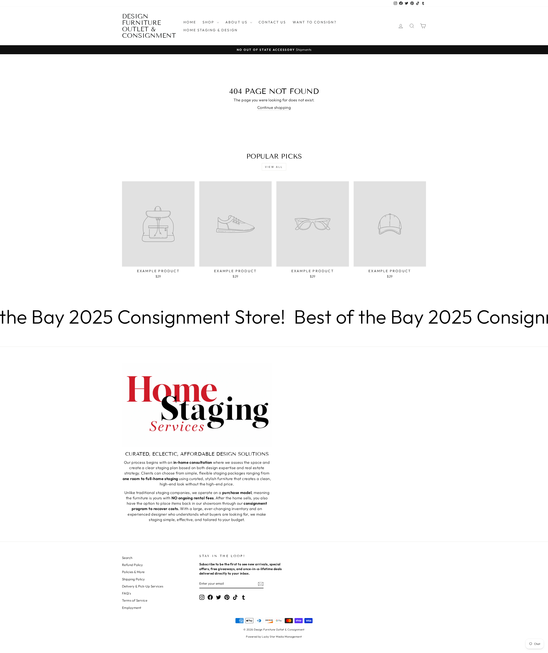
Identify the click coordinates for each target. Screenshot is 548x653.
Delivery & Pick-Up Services (142, 586)
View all (274, 166)
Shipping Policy (133, 579)
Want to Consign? (315, 22)
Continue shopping (274, 107)
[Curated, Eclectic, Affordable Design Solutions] (197, 405)
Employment (131, 608)
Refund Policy (132, 565)
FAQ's (126, 593)
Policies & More (133, 572)
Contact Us (272, 22)
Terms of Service (134, 600)
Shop (209, 22)
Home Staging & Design (210, 30)
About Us (237, 22)
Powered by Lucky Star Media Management (274, 636)
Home (189, 22)
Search (127, 558)
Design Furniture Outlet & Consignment (149, 25)
